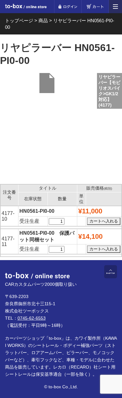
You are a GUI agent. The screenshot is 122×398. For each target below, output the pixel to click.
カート (95, 6)
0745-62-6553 (32, 318)
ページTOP (110, 271)
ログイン (67, 6)
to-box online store (26, 7)
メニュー (115, 6)
